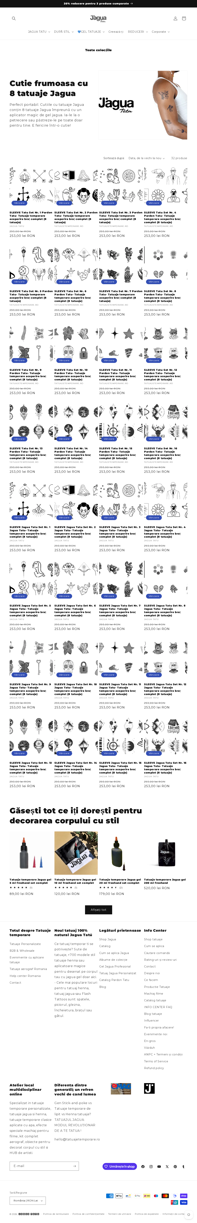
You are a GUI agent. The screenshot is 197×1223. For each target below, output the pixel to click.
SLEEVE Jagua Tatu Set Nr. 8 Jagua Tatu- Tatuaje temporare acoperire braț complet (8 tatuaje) (164, 610)
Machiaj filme (153, 993)
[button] (14, 18)
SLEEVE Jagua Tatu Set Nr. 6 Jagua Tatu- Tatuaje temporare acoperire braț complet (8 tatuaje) (75, 610)
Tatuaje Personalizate (25, 944)
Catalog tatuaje (155, 1000)
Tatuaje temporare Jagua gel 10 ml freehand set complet (75, 881)
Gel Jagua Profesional (115, 966)
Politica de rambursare (56, 1214)
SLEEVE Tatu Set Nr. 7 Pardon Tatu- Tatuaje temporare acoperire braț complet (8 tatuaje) (121, 296)
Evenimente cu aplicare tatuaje (27, 960)
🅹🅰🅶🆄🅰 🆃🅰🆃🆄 (28, 1214)
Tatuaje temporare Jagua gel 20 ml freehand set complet (120, 881)
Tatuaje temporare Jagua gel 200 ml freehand (165, 881)
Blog (102, 987)
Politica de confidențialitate (88, 1214)
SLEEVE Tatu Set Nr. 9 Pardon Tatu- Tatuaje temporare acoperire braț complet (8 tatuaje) (28, 374)
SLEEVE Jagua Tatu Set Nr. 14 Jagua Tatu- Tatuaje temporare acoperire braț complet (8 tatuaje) (75, 767)
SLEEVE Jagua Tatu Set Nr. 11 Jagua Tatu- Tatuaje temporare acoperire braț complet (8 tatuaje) (120, 689)
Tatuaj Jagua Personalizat (117, 973)
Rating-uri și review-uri (160, 960)
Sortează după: (114, 158)
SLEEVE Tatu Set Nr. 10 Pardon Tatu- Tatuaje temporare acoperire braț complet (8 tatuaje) (72, 374)
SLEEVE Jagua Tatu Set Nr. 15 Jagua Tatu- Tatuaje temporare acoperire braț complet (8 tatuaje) (120, 767)
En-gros (149, 1041)
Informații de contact (175, 1214)
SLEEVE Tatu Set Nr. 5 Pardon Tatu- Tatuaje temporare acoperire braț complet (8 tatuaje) (31, 296)
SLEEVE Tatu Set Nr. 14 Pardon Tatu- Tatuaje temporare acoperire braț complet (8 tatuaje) (72, 453)
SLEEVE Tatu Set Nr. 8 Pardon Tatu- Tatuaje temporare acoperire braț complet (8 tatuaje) (162, 296)
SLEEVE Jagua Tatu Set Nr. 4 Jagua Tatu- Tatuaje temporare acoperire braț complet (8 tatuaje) (164, 531)
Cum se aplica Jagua (114, 953)
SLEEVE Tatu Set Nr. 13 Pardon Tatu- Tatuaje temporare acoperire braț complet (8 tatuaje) (28, 453)
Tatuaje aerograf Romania (28, 969)
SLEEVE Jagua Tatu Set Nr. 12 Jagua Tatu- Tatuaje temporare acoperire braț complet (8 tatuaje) (165, 689)
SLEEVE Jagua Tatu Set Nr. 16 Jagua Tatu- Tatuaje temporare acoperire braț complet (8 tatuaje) (165, 767)
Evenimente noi (155, 1034)
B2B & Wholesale (22, 950)
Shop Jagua (107, 939)
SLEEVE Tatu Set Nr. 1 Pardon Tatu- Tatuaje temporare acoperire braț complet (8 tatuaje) (31, 217)
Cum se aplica (154, 946)
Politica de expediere (147, 1214)
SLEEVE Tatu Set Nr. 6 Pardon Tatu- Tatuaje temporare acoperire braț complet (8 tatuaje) (72, 296)
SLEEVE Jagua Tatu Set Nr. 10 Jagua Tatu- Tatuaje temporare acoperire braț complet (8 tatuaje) (75, 689)
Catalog (104, 946)
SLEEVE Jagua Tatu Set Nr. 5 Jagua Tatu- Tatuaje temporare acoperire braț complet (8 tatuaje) (30, 610)
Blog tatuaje (153, 1014)
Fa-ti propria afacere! (159, 1027)
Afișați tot (98, 909)
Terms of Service (156, 1061)
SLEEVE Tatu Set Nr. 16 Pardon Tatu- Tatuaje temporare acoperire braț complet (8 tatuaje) (162, 453)
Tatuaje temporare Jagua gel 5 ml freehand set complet (30, 881)
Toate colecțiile (98, 50)
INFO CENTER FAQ (158, 1007)
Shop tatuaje (153, 939)
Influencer (151, 1020)
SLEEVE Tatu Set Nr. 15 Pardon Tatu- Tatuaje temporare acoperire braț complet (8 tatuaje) (117, 453)
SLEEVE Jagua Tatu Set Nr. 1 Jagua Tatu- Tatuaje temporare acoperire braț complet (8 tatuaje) (30, 531)
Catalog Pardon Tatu (114, 980)
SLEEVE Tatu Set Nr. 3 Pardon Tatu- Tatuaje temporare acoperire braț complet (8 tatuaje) (121, 217)
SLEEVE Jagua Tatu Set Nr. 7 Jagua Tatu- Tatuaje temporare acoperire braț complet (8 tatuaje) (119, 610)
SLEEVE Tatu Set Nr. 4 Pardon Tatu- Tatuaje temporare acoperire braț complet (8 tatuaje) (162, 217)
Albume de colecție (113, 960)
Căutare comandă (157, 953)
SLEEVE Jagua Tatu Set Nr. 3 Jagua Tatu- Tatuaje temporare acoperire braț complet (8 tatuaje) (119, 531)
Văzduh (149, 1047)
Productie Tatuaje (157, 987)
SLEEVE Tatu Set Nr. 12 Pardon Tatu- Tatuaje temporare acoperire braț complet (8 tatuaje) (162, 374)
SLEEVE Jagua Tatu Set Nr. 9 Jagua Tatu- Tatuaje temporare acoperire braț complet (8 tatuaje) (30, 689)
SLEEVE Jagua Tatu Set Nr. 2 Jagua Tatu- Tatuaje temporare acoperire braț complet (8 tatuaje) (75, 531)
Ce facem (151, 980)
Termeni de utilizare (119, 1214)
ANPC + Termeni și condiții (163, 1054)
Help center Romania (25, 976)
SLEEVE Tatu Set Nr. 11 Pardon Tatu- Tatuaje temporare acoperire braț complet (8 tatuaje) (117, 374)
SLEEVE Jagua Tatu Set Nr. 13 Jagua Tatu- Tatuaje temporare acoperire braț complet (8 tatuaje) (31, 767)
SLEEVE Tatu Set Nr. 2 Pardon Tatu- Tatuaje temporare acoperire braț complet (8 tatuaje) (76, 217)
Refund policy (154, 1068)
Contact (15, 982)
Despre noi (152, 973)
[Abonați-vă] (74, 1166)
